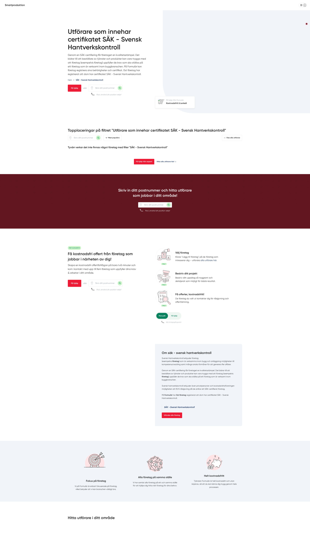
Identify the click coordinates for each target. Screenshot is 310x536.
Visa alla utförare (233, 138)
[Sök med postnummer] (120, 88)
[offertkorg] (163, 298)
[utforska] (163, 256)
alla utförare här (209, 260)
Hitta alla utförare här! (165, 162)
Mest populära (114, 138)
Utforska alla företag (172, 415)
